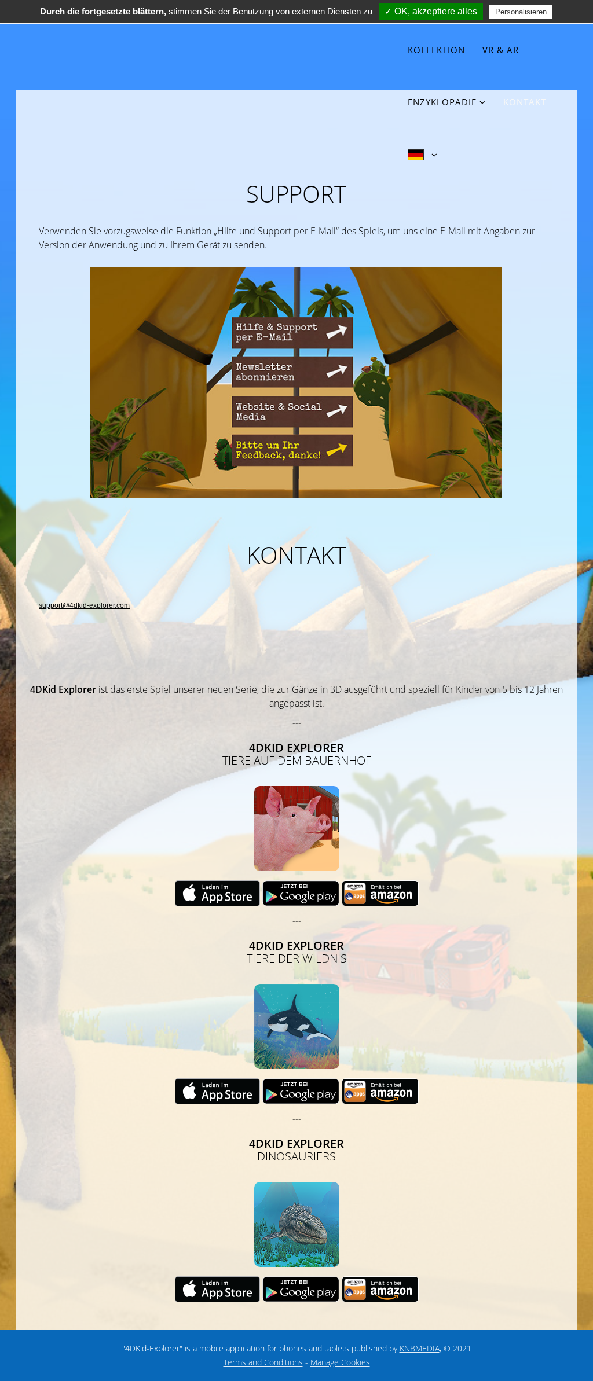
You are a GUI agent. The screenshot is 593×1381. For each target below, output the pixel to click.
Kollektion (436, 50)
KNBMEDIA (420, 1348)
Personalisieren (521, 12)
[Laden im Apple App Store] (218, 892)
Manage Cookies (340, 1362)
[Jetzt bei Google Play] (302, 892)
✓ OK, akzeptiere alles (431, 11)
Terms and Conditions (263, 1362)
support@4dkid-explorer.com (84, 605)
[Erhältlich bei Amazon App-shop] (380, 892)
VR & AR (500, 50)
